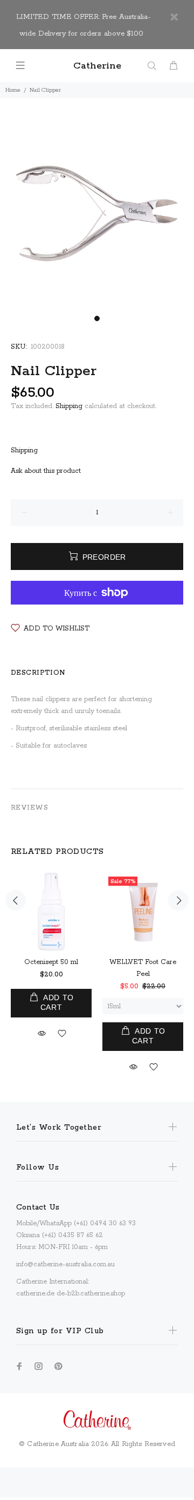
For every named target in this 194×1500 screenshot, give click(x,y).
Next (178, 900)
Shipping (69, 406)
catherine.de (35, 1293)
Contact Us (37, 1207)
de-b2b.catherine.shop (91, 1293)
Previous (15, 900)
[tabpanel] (97, 213)
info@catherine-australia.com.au (65, 1264)
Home (12, 90)
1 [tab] (97, 318)
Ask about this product (46, 471)
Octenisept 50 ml (51, 962)
